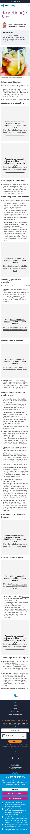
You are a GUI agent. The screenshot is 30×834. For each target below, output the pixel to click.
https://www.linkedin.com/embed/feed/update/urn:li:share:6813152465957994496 (15, 169)
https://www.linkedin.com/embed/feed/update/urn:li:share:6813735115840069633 (15, 546)
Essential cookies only (15, 798)
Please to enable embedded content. (15, 260)
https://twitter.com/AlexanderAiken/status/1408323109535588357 (15, 369)
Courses (15, 708)
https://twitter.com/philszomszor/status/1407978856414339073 (15, 586)
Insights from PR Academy (15, 714)
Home (15, 705)
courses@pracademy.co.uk (15, 758)
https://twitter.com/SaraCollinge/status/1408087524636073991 (15, 268)
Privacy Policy (15, 711)
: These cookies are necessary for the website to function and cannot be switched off (15, 804)
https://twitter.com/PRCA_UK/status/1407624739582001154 (15, 329)
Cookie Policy (21, 784)
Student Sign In (16, 1)
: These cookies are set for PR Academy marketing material (16, 825)
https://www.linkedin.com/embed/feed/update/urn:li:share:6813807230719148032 (15, 646)
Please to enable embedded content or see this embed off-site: (15, 125)
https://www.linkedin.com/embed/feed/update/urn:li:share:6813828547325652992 (15, 132)
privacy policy (25, 746)
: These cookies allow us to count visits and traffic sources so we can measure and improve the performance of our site (15, 811)
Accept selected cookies (15, 793)
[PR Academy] (8, 5)
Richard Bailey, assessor (19, 24)
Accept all (15, 789)
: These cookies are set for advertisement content (16, 830)
